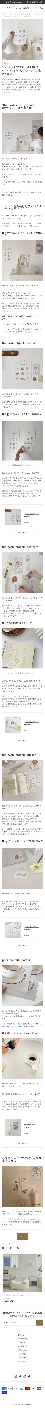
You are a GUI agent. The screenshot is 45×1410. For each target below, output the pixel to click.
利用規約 (22, 1358)
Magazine (12, 14)
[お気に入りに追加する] (39, 1256)
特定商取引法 (22, 1346)
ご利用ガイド (22, 1335)
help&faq (22, 1342)
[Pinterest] (25, 1376)
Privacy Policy (22, 1339)
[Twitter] (20, 1376)
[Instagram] (15, 1376)
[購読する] (39, 1322)
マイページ (22, 1365)
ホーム (4, 14)
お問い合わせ (22, 1350)
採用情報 (22, 1354)
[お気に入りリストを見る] (36, 8)
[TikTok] (29, 1376)
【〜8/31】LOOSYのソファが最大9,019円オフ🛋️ (22, 2)
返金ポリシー (22, 1361)
